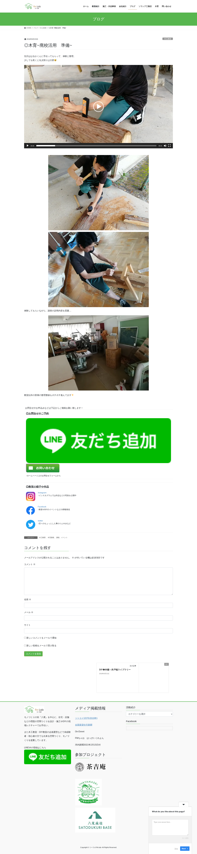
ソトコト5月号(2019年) (86, 718)
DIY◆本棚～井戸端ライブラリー (115, 669)
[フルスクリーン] (169, 145)
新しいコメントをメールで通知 (41, 638)
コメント (29, 564)
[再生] (27, 145)
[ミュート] (165, 145)
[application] (98, 106)
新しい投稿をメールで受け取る (41, 645)
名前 (27, 599)
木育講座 (51, 537)
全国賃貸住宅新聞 (83, 725)
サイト (27, 625)
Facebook (42, 507)
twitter (40, 521)
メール (28, 612)
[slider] (96, 145)
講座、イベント (62, 537)
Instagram (42, 493)
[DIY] (154, 678)
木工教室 (167, 39)
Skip (176, 848)
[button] (98, 106)
